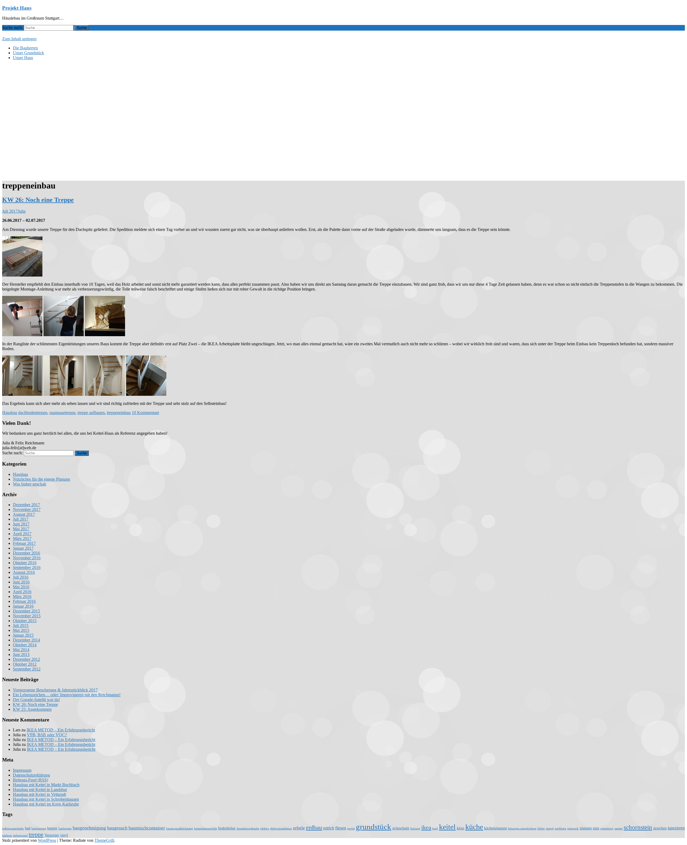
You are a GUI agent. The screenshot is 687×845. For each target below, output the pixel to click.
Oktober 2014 (24, 645)
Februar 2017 (24, 543)
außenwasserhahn (13, 828)
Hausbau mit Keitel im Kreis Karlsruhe (46, 804)
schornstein (638, 827)
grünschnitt (400, 828)
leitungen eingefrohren (522, 828)
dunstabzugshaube (247, 828)
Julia (21, 211)
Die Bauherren (25, 48)
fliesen (340, 828)
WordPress (47, 840)
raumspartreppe (62, 412)
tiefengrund (20, 835)
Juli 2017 (20, 519)
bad (27, 828)
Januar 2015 (23, 635)
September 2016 (27, 567)
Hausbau (9, 412)
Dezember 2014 (26, 640)
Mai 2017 (21, 529)
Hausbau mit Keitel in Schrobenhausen (46, 799)
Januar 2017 (23, 548)
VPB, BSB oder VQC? (47, 734)
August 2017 (24, 514)
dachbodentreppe (32, 412)
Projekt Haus (16, 8)
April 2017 (22, 533)
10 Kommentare (145, 412)
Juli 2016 (20, 577)
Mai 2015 (21, 630)
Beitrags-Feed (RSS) (30, 780)
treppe (36, 834)
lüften (541, 828)
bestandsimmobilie (205, 828)
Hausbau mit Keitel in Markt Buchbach (46, 784)
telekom (7, 835)
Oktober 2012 (24, 664)
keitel (447, 827)
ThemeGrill (104, 840)
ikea (426, 827)
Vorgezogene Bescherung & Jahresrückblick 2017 (55, 690)
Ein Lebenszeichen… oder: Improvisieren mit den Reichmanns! (66, 694)
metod (550, 828)
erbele (299, 828)
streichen (660, 828)
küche (474, 827)
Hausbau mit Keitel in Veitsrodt (39, 794)
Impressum (22, 770)
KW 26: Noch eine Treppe (38, 199)
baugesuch (117, 828)
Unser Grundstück (28, 52)
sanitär (619, 828)
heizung (415, 828)
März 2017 (22, 538)
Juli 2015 (20, 625)
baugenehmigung (89, 828)
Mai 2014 (21, 649)
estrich (328, 828)
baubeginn (65, 828)
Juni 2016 (21, 582)
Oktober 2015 (24, 620)
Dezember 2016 (26, 553)
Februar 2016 (24, 601)
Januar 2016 (23, 606)
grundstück (373, 826)
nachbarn (560, 828)
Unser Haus (23, 57)
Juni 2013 (21, 654)
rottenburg (606, 828)
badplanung (38, 828)
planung (586, 828)
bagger (52, 828)
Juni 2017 (21, 524)
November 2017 (27, 509)
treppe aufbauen (91, 412)
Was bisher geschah (29, 484)
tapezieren (676, 828)
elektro (264, 828)
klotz (460, 828)
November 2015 (27, 616)
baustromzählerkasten (179, 828)
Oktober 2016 (24, 562)
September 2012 (27, 669)
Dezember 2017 (26, 504)
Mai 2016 (21, 587)
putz (596, 828)
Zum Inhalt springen (19, 39)
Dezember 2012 (26, 659)
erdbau (314, 827)
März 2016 (22, 596)
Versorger (52, 835)
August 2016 (24, 572)
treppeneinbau (119, 412)
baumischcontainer (147, 828)
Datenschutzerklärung (31, 775)
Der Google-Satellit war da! (36, 699)
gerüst (351, 828)
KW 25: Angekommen (32, 709)
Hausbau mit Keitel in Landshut (40, 789)
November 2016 (27, 558)
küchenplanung (495, 828)
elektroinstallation (281, 828)
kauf (435, 828)
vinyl (64, 835)
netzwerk (573, 828)
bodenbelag (226, 828)
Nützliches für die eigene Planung (41, 479)
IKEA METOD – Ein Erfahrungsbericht (61, 730)
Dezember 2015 (26, 611)
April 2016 (22, 591)
